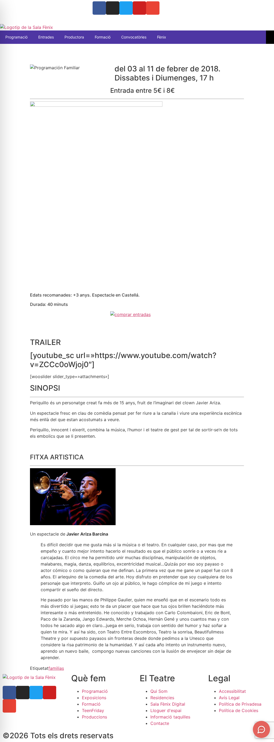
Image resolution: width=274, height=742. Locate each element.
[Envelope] (152, 8)
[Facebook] (99, 8)
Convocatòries (133, 37)
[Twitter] (126, 8)
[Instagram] (112, 8)
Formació (103, 37)
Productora (74, 37)
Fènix (161, 37)
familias (56, 668)
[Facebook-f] (9, 692)
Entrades (46, 37)
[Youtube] (139, 8)
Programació (16, 37)
